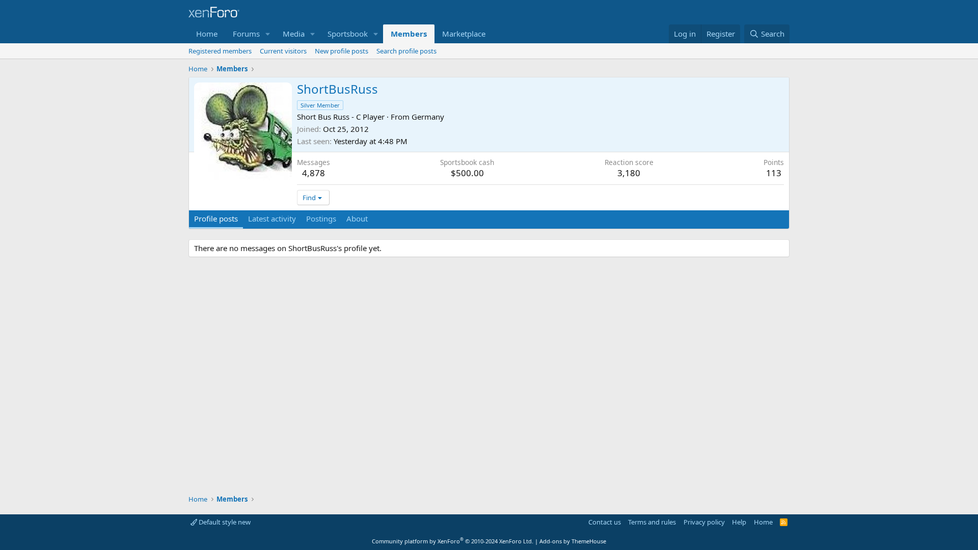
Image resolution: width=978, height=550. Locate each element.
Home (207, 34)
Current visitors (283, 51)
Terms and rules (652, 522)
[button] (268, 33)
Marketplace (463, 34)
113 (773, 173)
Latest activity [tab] (272, 218)
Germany (428, 117)
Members (409, 34)
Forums (246, 34)
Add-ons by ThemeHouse (572, 541)
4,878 (313, 173)
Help (739, 522)
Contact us (604, 522)
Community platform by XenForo (452, 541)
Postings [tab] (321, 218)
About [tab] (357, 218)
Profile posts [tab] (216, 218)
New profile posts (341, 51)
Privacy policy (704, 522)
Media (294, 34)
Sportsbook (348, 34)
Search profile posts (406, 51)
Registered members (220, 51)
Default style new (224, 522)
